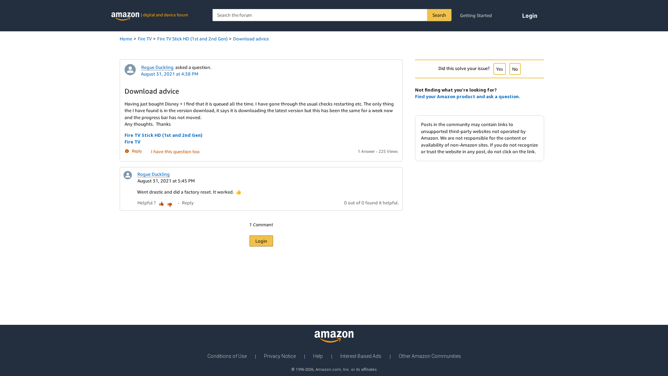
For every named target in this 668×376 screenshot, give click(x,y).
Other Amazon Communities (430, 356)
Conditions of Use (227, 356)
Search (439, 15)
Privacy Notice (280, 356)
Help (318, 356)
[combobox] (332, 15)
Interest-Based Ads (360, 356)
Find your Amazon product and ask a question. (467, 96)
